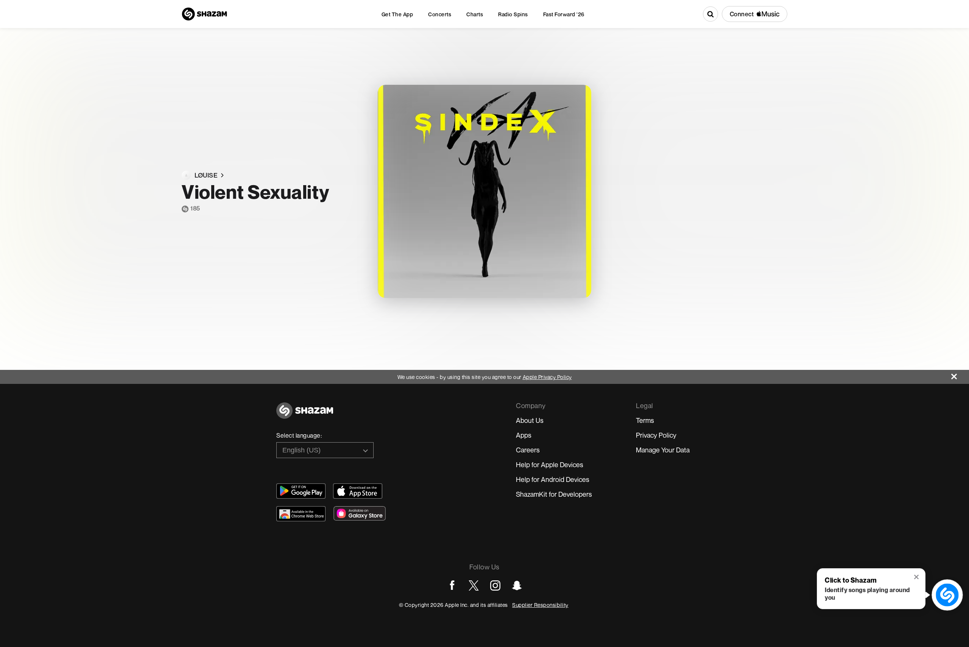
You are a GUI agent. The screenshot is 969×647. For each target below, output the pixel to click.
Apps (523, 435)
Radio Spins (513, 14)
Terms (645, 420)
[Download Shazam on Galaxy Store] (359, 513)
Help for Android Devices (552, 479)
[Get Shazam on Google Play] (301, 491)
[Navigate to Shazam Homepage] (204, 14)
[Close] (960, 374)
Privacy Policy (656, 435)
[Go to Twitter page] (474, 585)
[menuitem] (397, 14)
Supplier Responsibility (540, 605)
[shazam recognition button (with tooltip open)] (947, 595)
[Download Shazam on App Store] (357, 491)
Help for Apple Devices (549, 464)
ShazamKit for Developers (554, 494)
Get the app (397, 14)
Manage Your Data (663, 450)
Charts (474, 14)
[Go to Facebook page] (452, 585)
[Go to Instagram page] (495, 585)
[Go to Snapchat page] (517, 585)
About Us (530, 420)
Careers (528, 450)
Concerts (439, 14)
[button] (917, 578)
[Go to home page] (304, 415)
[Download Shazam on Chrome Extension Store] (301, 513)
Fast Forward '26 (563, 14)
